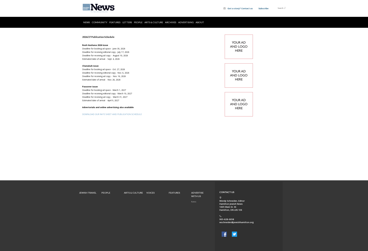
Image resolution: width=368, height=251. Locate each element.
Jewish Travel (87, 192)
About (200, 22)
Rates (193, 201)
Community (99, 22)
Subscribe (263, 8)
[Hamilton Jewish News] (99, 8)
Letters (127, 22)
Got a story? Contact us (240, 8)
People (138, 22)
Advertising (186, 22)
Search (280, 8)
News (86, 22)
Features (114, 22)
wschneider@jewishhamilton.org (236, 222)
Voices (150, 192)
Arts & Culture (153, 22)
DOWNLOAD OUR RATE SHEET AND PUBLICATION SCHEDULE (112, 114)
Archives (170, 22)
